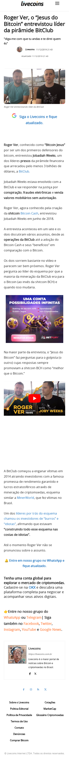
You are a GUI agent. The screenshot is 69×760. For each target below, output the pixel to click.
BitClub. (24, 171)
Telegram (34, 617)
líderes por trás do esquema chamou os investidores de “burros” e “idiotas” (31, 518)
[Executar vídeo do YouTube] (34, 398)
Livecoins (29, 49)
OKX (32, 587)
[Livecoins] (32, 3)
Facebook (31, 623)
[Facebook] (29, 672)
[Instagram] (30, 689)
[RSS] (38, 689)
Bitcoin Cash (29, 213)
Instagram (12, 629)
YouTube (29, 629)
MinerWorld (25, 498)
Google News (50, 629)
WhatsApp (12, 617)
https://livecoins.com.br (40, 654)
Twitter (46, 623)
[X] (35, 672)
